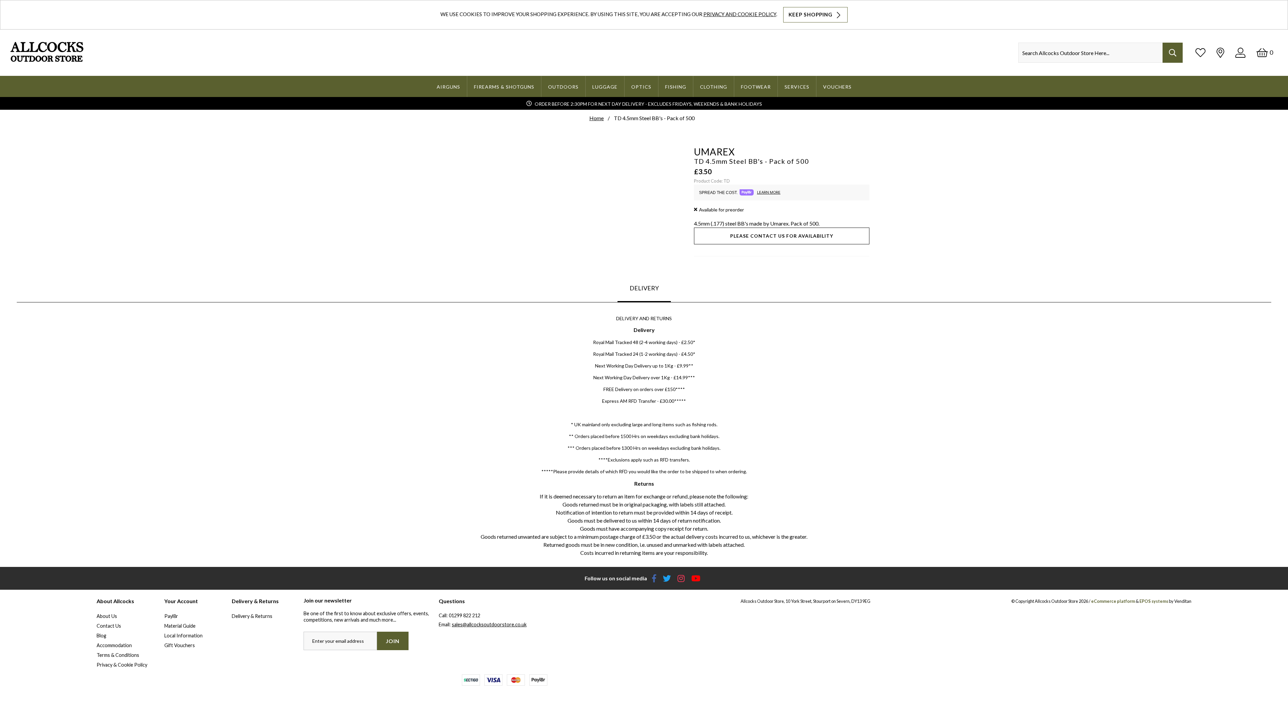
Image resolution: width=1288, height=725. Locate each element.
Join (392, 641)
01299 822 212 (464, 615)
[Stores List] (1220, 52)
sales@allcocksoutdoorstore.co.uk (489, 624)
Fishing (675, 87)
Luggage (605, 87)
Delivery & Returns (252, 616)
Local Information (183, 635)
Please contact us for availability (781, 236)
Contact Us (109, 626)
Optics (641, 87)
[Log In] (1240, 52)
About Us (107, 616)
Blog (101, 635)
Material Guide (180, 626)
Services (797, 87)
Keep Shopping (811, 14)
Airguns (448, 87)
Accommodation (114, 645)
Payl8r (171, 616)
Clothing (713, 87)
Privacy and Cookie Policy (739, 14)
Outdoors (563, 87)
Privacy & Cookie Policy (122, 665)
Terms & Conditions (118, 655)
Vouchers (837, 87)
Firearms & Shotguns (504, 87)
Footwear (756, 87)
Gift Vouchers (179, 645)
